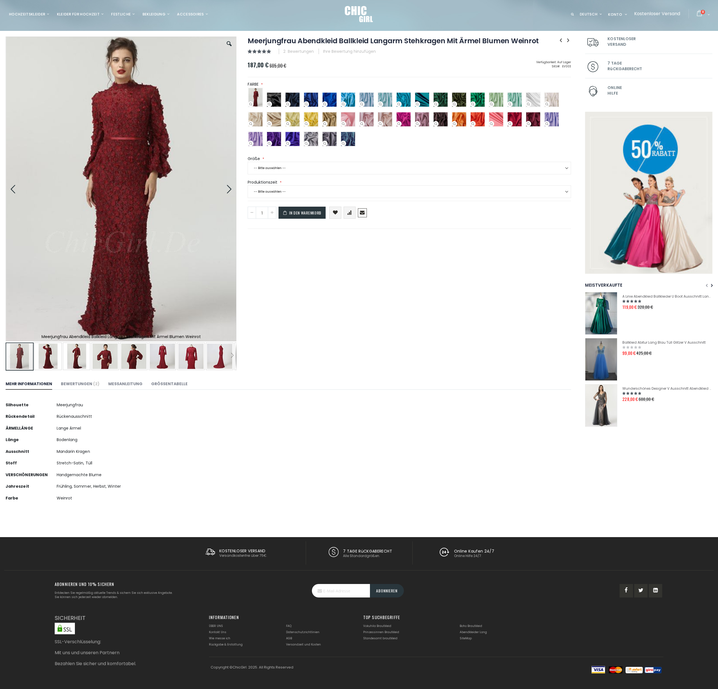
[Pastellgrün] (491, 104)
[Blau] (343, 104)
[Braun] (436, 124)
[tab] (33, 385)
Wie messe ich (219, 638)
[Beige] (269, 124)
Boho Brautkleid (471, 626)
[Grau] (325, 143)
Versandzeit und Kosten (303, 644)
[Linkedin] (655, 590)
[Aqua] (380, 104)
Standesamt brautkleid (380, 638)
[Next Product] (568, 40)
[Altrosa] (417, 124)
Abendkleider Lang (473, 632)
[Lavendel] (547, 124)
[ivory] (547, 104)
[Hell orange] (454, 124)
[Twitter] (641, 590)
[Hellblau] (362, 104)
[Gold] (325, 124)
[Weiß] (528, 104)
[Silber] (306, 143)
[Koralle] (491, 124)
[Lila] (269, 143)
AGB (289, 638)
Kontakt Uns (217, 632)
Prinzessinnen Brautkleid (381, 632)
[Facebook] (626, 590)
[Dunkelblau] (288, 104)
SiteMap (466, 638)
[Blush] (362, 124)
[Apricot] (380, 124)
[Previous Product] (561, 40)
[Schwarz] (269, 104)
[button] (229, 48)
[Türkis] (399, 104)
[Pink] (399, 124)
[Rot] (510, 124)
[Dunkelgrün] (436, 104)
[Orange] (473, 124)
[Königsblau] (325, 104)
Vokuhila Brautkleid (377, 626)
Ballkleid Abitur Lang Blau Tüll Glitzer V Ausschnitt (664, 342)
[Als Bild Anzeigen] (251, 104)
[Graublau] (343, 143)
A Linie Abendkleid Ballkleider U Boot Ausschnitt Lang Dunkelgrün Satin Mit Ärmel (667, 296)
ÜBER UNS (216, 626)
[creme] (251, 124)
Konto (615, 14)
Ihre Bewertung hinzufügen (349, 51)
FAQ (288, 626)
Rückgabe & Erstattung (226, 644)
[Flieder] (251, 143)
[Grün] (473, 104)
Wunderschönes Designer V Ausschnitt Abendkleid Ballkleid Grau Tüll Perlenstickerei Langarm (667, 388)
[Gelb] (306, 124)
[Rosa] (343, 124)
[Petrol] (417, 104)
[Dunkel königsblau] (306, 104)
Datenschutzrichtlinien (302, 632)
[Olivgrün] (454, 104)
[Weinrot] (528, 124)
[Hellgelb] (288, 124)
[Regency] (288, 143)
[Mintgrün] (510, 104)
